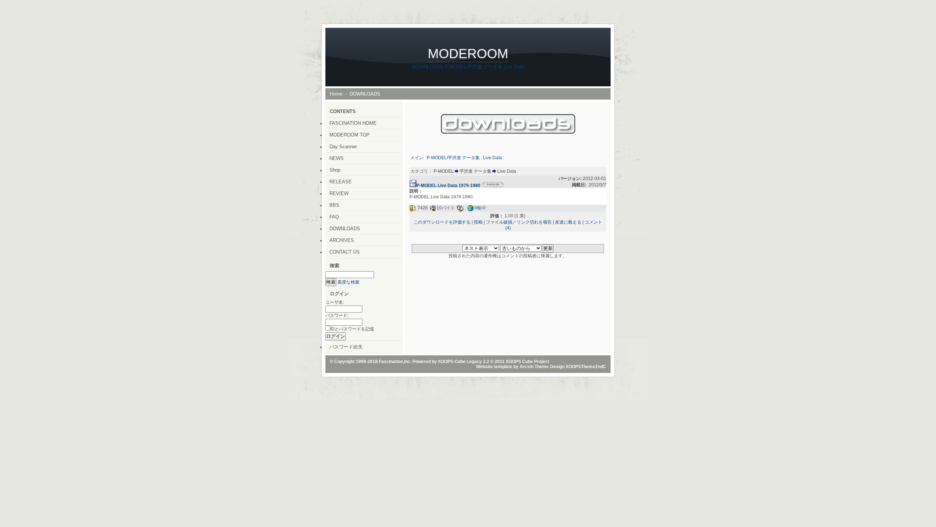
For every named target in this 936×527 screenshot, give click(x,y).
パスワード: (336, 315)
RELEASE (340, 181)
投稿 (478, 222)
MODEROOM (468, 53)
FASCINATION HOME (353, 123)
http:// (480, 208)
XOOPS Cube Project (527, 361)
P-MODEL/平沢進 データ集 (473, 67)
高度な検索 (348, 282)
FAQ (334, 217)
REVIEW (338, 193)
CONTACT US (344, 252)
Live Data (514, 67)
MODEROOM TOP (349, 135)
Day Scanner (343, 146)
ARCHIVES (341, 240)
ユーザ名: (334, 302)
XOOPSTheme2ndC (586, 366)
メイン (416, 157)
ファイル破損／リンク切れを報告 (519, 222)
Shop (334, 170)
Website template (494, 366)
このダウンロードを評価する (442, 222)
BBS (334, 205)
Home (336, 94)
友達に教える (568, 222)
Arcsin (526, 366)
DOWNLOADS (427, 67)
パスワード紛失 (346, 347)
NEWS (336, 158)
